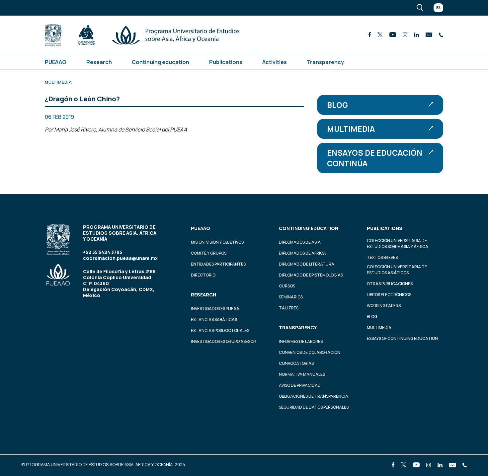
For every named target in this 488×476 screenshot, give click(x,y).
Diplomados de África (302, 253)
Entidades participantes (218, 264)
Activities (274, 62)
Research (99, 62)
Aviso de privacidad (300, 385)
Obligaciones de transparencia (313, 396)
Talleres (288, 308)
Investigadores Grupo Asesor (223, 341)
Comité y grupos (208, 253)
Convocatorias (296, 363)
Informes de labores (301, 341)
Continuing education (160, 62)
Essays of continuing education (402, 338)
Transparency (325, 62)
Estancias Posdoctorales (220, 330)
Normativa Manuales (302, 374)
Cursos (287, 286)
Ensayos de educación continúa (374, 158)
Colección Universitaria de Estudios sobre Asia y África (397, 243)
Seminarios (291, 297)
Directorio (203, 275)
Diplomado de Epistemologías (311, 275)
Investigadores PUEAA (215, 308)
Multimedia (351, 128)
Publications (225, 62)
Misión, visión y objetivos (217, 242)
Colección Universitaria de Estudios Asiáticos (397, 270)
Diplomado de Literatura (306, 264)
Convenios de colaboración (309, 352)
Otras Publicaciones (390, 283)
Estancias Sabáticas (214, 319)
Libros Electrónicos (389, 294)
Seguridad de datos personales (314, 407)
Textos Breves (382, 257)
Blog (337, 105)
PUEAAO (55, 62)
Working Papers (384, 305)
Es (438, 7)
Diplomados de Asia (300, 242)
